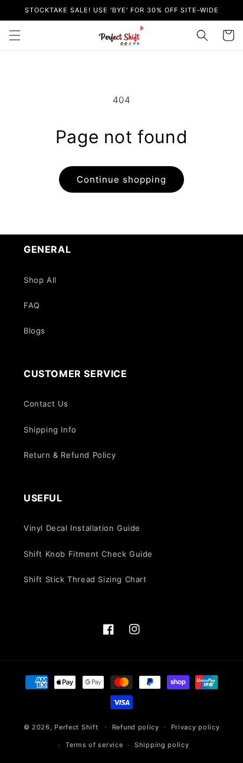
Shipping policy (161, 745)
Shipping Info (50, 429)
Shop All (40, 280)
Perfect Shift (76, 726)
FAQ (32, 305)
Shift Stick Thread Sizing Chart (85, 579)
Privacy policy (195, 727)
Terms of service (94, 745)
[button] (15, 35)
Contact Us (46, 403)
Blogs (34, 330)
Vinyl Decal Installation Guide (82, 528)
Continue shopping (121, 179)
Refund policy (135, 727)
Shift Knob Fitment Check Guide (88, 554)
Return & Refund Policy (70, 455)
